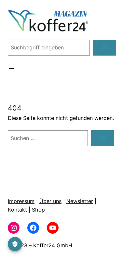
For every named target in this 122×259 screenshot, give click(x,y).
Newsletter (79, 201)
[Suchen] (104, 48)
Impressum (21, 201)
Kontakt (18, 209)
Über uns (50, 201)
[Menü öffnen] (12, 67)
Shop (38, 209)
